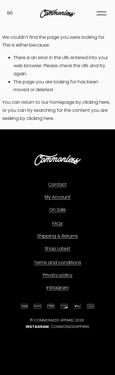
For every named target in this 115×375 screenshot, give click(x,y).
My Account (58, 197)
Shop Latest (57, 248)
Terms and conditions (57, 262)
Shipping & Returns (57, 236)
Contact (57, 184)
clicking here (95, 102)
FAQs (57, 223)
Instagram (57, 287)
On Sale (57, 209)
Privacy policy (58, 275)
